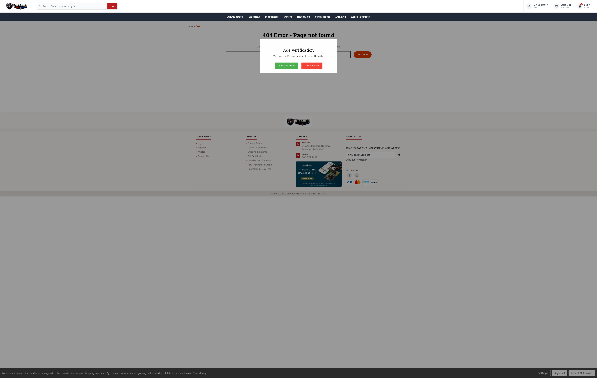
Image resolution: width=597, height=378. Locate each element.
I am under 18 (312, 65)
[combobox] (75, 6)
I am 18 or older (286, 65)
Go (112, 6)
